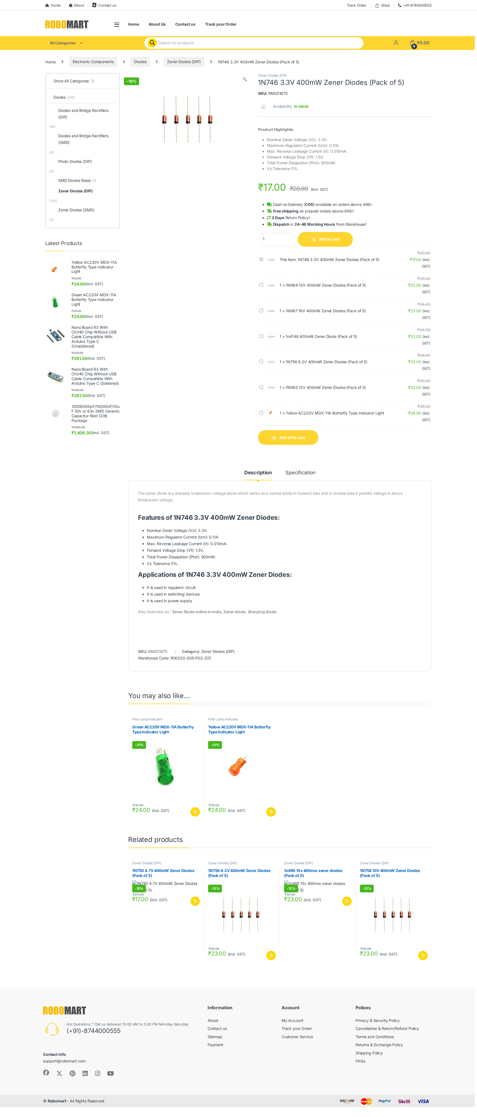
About (79, 5)
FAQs (360, 1061)
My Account (292, 1020)
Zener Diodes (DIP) (183, 61)
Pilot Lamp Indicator (147, 719)
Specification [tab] (300, 472)
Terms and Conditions (375, 1036)
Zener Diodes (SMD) (76, 210)
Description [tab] (258, 472)
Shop (385, 5)
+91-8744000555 (417, 5)
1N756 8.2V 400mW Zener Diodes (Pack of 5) (326, 361)
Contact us (107, 5)
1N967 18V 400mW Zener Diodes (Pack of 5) (325, 310)
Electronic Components (93, 61)
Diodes (140, 61)
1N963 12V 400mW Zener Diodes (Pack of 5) (326, 387)
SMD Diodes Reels (77, 180)
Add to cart (329, 239)
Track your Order (221, 24)
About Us (157, 24)
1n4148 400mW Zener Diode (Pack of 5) (321, 336)
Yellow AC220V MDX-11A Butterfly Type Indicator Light (335, 413)
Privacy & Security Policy (378, 1020)
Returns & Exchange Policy (379, 1044)
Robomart (57, 1101)
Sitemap (215, 1036)
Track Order (357, 5)
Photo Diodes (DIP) (75, 161)
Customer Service (297, 1036)
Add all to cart (292, 437)
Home (56, 5)
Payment (215, 1044)
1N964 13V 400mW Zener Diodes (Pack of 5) (326, 285)
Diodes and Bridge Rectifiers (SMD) (83, 139)
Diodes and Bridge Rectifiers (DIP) (83, 113)
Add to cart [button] (195, 812)
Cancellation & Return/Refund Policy (387, 1028)
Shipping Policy (369, 1053)
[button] (244, 79)
